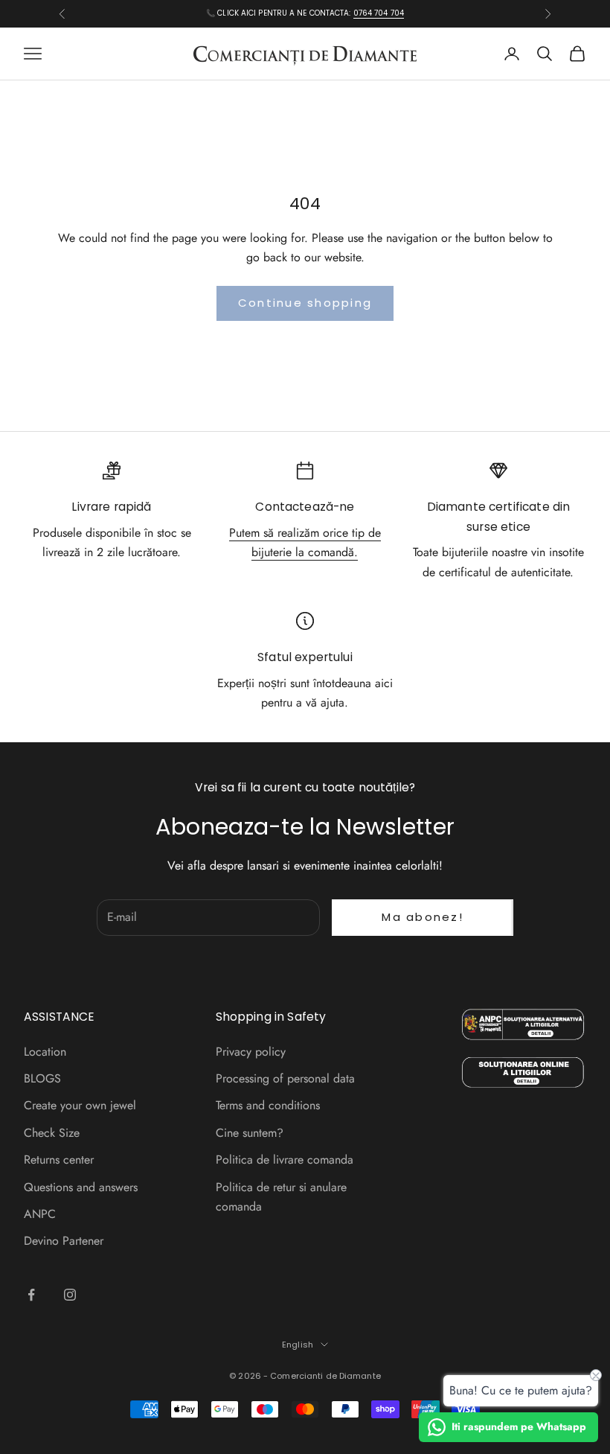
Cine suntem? (249, 1132)
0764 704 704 (378, 13)
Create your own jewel (80, 1105)
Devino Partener (63, 1240)
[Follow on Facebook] (31, 1294)
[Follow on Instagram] (69, 1294)
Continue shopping (305, 302)
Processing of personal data (285, 1078)
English (297, 1345)
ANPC (40, 1213)
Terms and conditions (268, 1105)
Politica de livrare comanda (284, 1159)
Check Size (52, 1132)
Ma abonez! (422, 917)
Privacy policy (251, 1051)
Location (45, 1051)
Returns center (59, 1159)
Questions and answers (81, 1187)
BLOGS (42, 1078)
